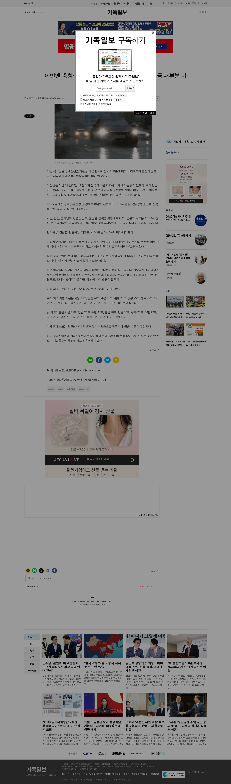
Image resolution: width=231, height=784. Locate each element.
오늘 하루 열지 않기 (144, 112)
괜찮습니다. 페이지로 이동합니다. (96, 104)
